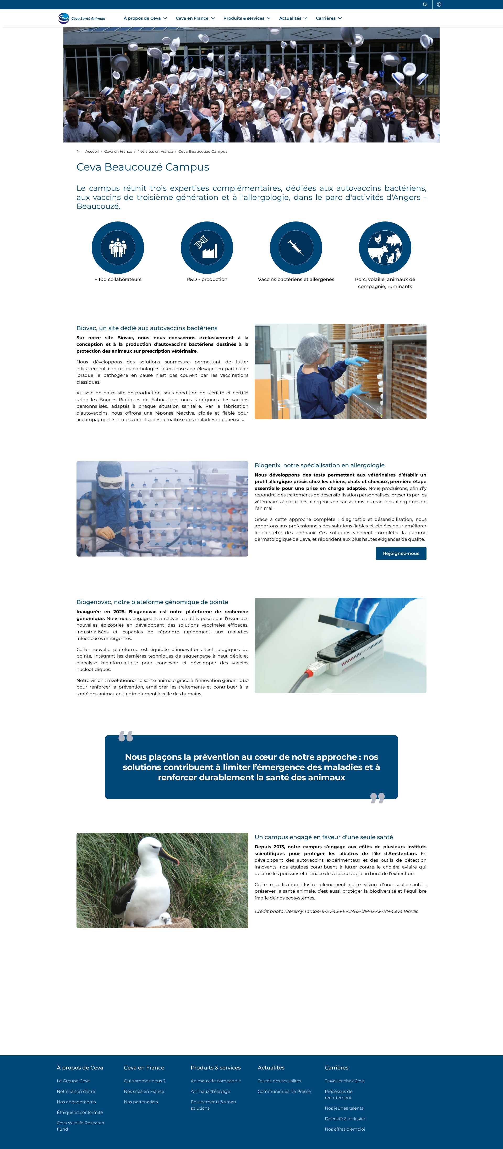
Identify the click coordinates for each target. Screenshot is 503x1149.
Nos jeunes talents (344, 1108)
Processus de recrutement (339, 1094)
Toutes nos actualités (279, 1080)
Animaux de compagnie (216, 1080)
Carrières (336, 1068)
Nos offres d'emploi (352, 1129)
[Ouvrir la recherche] (425, 4)
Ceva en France (144, 1068)
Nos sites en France (144, 1091)
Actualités (271, 1068)
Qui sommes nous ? (145, 1080)
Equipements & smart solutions (213, 1105)
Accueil (91, 151)
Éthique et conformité (80, 1112)
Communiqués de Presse (284, 1091)
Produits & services (216, 1068)
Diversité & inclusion (346, 1118)
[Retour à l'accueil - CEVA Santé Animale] (84, 18)
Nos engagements (76, 1101)
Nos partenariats (141, 1101)
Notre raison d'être (76, 1091)
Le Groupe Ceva (73, 1080)
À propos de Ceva (80, 1068)
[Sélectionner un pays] (439, 4)
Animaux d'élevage (210, 1091)
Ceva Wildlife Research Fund (84, 1126)
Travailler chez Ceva (345, 1080)
